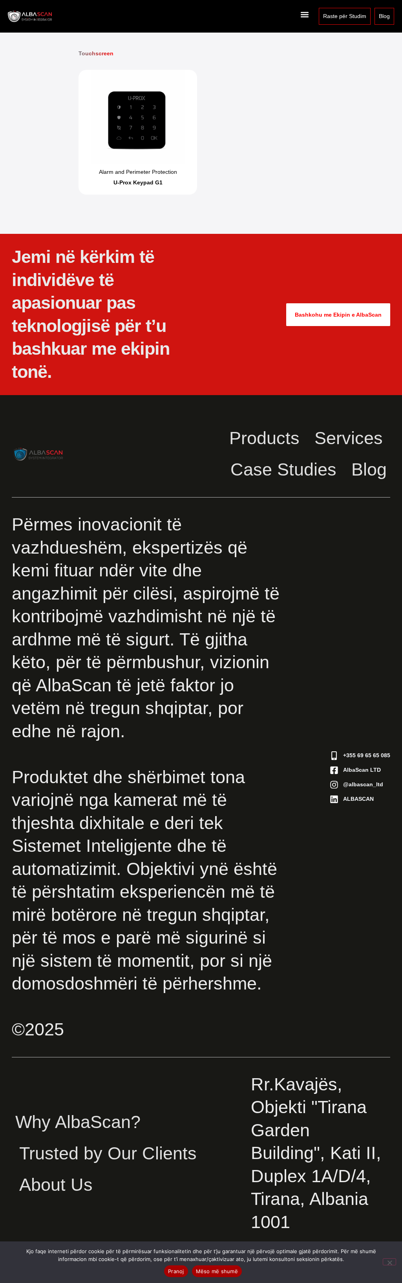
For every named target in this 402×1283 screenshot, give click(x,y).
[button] (304, 14)
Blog (384, 16)
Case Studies (283, 469)
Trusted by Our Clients (108, 1153)
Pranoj (176, 1271)
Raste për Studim (344, 16)
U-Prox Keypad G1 (138, 182)
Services (348, 438)
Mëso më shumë (217, 1271)
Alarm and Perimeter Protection (138, 172)
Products (264, 438)
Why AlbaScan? (78, 1122)
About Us (56, 1185)
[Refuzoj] (389, 1261)
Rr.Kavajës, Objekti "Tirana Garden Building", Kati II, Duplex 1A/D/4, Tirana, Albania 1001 (316, 1153)
